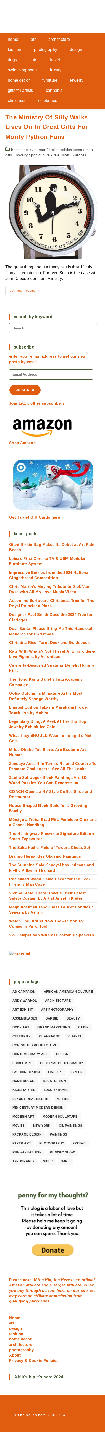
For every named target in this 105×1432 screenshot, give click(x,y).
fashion (16, 1334)
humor (40, 150)
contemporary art (30, 1054)
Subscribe (25, 390)
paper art (21, 1143)
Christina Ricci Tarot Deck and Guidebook (49, 642)
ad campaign (23, 992)
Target (59, 1285)
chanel (75, 1036)
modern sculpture (60, 1116)
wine (65, 1161)
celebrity (21, 1036)
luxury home (56, 1090)
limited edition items (65, 150)
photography (51, 1143)
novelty (22, 155)
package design (27, 1134)
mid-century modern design (38, 1108)
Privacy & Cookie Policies (34, 1360)
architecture (58, 1000)
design (62, 1054)
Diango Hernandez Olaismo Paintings (45, 856)
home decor (21, 150)
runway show (62, 1152)
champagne (49, 1036)
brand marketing (53, 1027)
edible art (22, 1063)
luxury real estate (30, 1099)
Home (14, 1317)
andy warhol (24, 1000)
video (48, 1161)
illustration (54, 1081)
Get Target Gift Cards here (34, 517)
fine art (55, 1072)
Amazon (17, 1285)
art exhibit (22, 1009)
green (77, 1072)
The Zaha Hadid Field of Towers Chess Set (49, 847)
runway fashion (27, 1152)
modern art (23, 1116)
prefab (79, 1143)
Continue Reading (27, 292)
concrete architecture (34, 1045)
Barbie (52, 1018)
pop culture (40, 155)
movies (18, 1125)
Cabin (83, 1027)
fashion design (26, 1072)
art (12, 1323)
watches (79, 155)
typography (23, 1161)
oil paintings (70, 1125)
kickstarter (23, 1090)
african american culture (68, 992)
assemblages (24, 1018)
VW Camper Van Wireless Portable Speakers (51, 935)
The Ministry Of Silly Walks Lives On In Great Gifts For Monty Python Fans (46, 127)
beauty (73, 1018)
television (61, 155)
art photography (57, 1009)
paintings (58, 1134)
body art (20, 1027)
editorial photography (61, 1063)
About (15, 1355)
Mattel (63, 1099)
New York (42, 1125)
